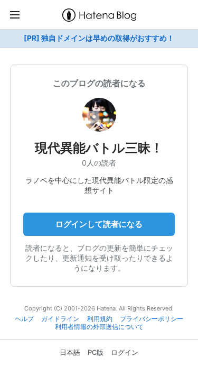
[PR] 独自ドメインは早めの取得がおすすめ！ (99, 38)
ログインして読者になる (99, 224)
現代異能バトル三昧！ (99, 147)
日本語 (70, 352)
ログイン (124, 352)
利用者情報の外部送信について (99, 327)
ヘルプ (24, 319)
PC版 (95, 352)
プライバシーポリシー (151, 319)
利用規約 (99, 319)
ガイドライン (60, 319)
